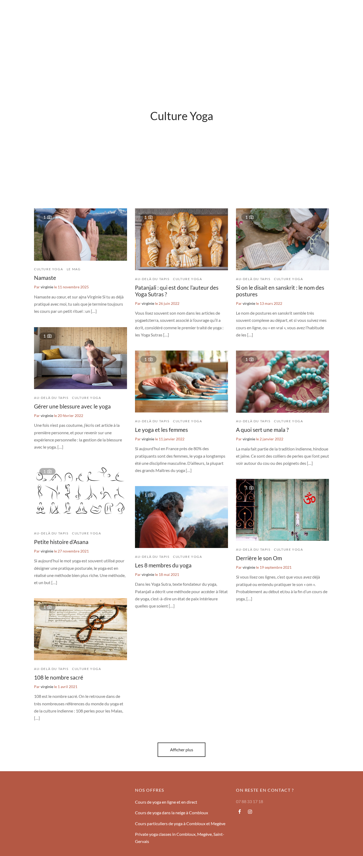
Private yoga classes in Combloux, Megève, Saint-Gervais (179, 838)
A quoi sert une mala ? (262, 429)
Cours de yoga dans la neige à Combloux (171, 812)
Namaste (45, 278)
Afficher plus (181, 749)
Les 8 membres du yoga (163, 565)
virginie (47, 287)
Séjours (27, 11)
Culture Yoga (48, 269)
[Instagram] (250, 812)
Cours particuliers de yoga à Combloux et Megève (180, 823)
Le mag (78, 11)
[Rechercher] (325, 12)
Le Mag (74, 269)
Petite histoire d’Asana (61, 541)
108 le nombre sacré (58, 677)
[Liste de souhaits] (338, 12)
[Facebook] (239, 812)
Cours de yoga (53, 11)
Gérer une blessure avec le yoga (72, 406)
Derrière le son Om (259, 558)
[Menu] (11, 12)
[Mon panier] (352, 12)
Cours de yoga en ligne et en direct (166, 801)
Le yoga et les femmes (161, 429)
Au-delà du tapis (152, 279)
